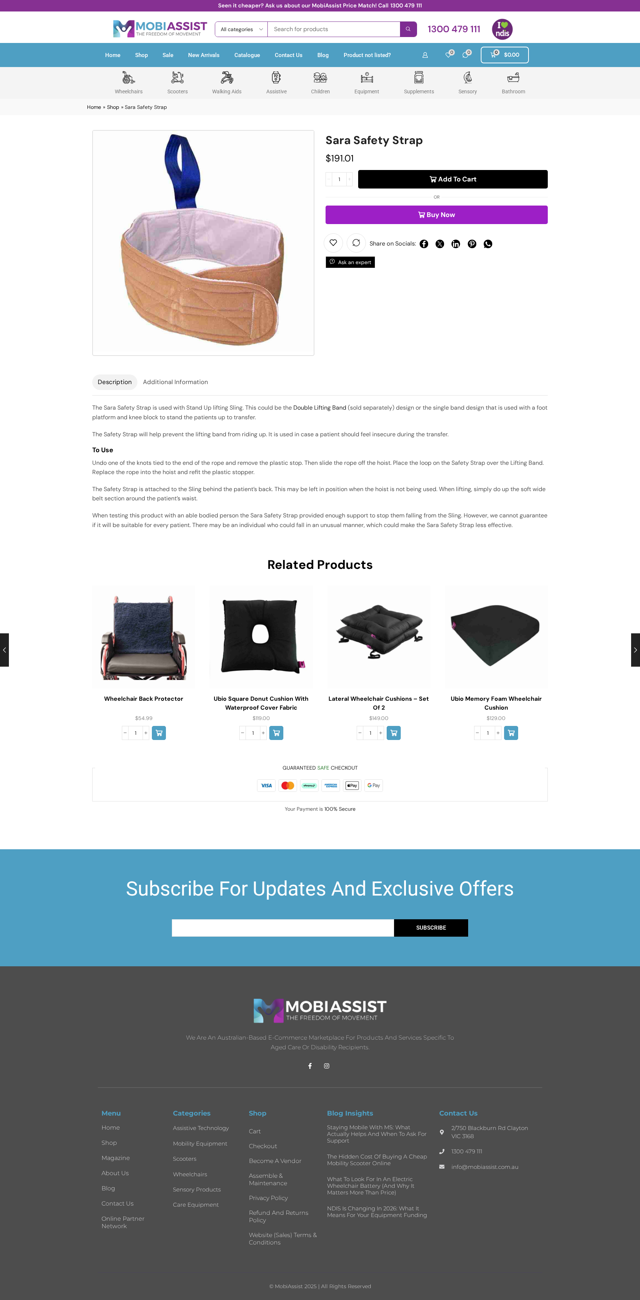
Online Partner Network (122, 1222)
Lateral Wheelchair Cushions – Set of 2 (379, 703)
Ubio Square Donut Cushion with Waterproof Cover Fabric (261, 703)
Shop (141, 55)
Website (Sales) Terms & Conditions (283, 1238)
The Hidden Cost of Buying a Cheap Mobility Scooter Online (377, 1160)
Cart (255, 1131)
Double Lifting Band (319, 407)
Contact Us (289, 55)
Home (112, 55)
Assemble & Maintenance (268, 1179)
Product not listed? (367, 55)
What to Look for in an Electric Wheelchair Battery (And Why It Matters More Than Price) (370, 1186)
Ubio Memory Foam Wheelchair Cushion (496, 703)
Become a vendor (275, 1160)
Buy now (441, 214)
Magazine (115, 1157)
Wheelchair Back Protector (143, 699)
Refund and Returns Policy (279, 1216)
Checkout (263, 1146)
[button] (454, 29)
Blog (323, 55)
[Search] (408, 29)
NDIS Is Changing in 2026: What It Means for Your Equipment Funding (377, 1212)
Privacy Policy (268, 1197)
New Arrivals (204, 55)
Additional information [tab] (175, 382)
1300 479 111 (406, 5)
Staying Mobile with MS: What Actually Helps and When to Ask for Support (377, 1134)
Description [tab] (115, 382)
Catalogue (247, 55)
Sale (168, 55)
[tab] (114, 382)
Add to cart (457, 179)
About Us (115, 1173)
